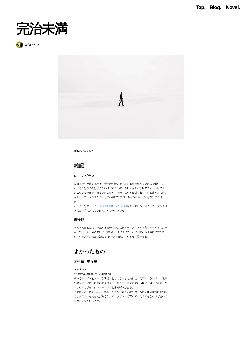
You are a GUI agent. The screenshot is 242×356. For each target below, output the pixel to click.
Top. (200, 7)
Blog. (215, 7)
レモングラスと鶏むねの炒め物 (109, 206)
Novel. (233, 7)
